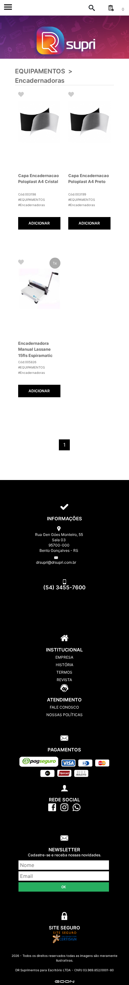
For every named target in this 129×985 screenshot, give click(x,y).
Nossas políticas (64, 714)
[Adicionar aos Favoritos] (21, 94)
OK (63, 887)
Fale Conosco (64, 707)
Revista (64, 679)
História (64, 664)
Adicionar (39, 223)
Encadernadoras (39, 80)
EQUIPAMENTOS (40, 71)
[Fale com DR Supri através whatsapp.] (76, 808)
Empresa (64, 657)
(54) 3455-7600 (64, 587)
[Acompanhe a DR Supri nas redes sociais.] (52, 808)
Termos (64, 672)
